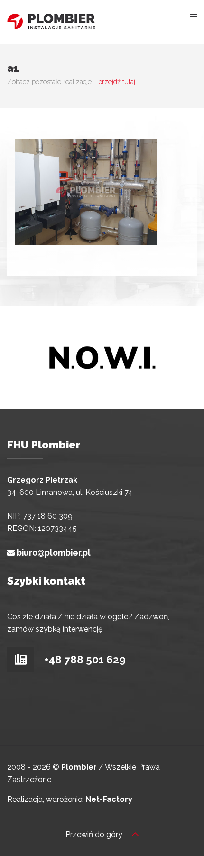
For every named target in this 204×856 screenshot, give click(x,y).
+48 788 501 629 (84, 659)
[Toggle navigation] (193, 16)
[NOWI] (102, 356)
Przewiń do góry (94, 834)
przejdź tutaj (116, 81)
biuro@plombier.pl (54, 553)
